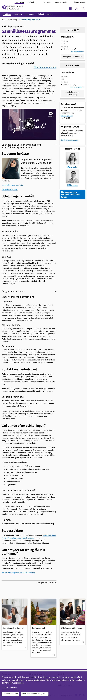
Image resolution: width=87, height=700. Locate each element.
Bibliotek (30, 2)
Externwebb (19, 2)
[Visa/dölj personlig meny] (76, 8)
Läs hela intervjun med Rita (12, 185)
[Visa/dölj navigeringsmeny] (70, 8)
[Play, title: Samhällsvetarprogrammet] (29, 124)
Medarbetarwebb (60, 2)
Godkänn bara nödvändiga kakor (34, 694)
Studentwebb (46, 2)
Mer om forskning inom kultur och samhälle (18, 573)
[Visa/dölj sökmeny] (83, 8)
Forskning (18, 14)
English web (80, 2)
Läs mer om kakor (9, 687)
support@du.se (67, 115)
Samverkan (29, 14)
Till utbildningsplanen (45, 67)
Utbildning (7, 14)
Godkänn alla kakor (10, 694)
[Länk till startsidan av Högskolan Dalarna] (12, 7)
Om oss (50, 14)
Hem (3, 20)
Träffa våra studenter (10, 189)
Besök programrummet (69, 140)
